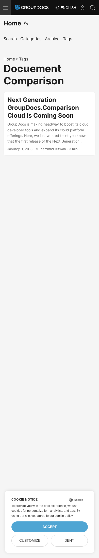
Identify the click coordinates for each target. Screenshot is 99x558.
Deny (69, 540)
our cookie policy (61, 516)
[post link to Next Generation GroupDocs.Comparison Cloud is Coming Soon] (49, 123)
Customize (29, 540)
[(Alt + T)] (26, 23)
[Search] (92, 7)
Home (12, 23)
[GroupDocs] (31, 7)
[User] (82, 7)
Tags (23, 58)
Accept (49, 527)
